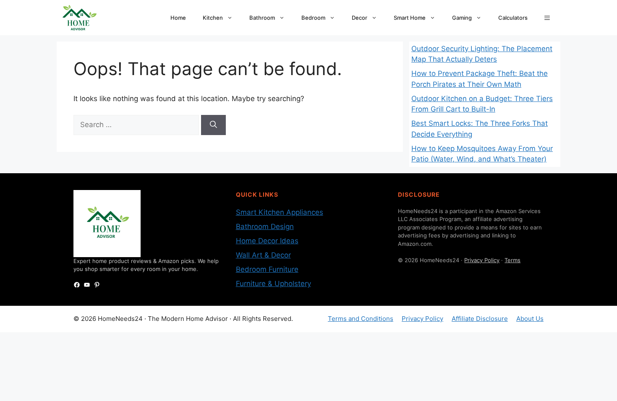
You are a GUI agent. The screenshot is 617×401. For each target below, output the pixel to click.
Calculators (513, 17)
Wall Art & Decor (263, 255)
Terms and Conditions (360, 319)
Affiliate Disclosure (480, 319)
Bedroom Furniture (267, 269)
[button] (547, 17)
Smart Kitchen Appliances (279, 212)
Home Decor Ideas (267, 241)
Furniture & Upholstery (273, 283)
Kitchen (213, 17)
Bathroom (262, 17)
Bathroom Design (265, 226)
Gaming (462, 17)
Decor (359, 17)
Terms (512, 260)
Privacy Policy (481, 260)
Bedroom (313, 17)
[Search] (213, 125)
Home (178, 17)
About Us (530, 319)
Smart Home (410, 17)
